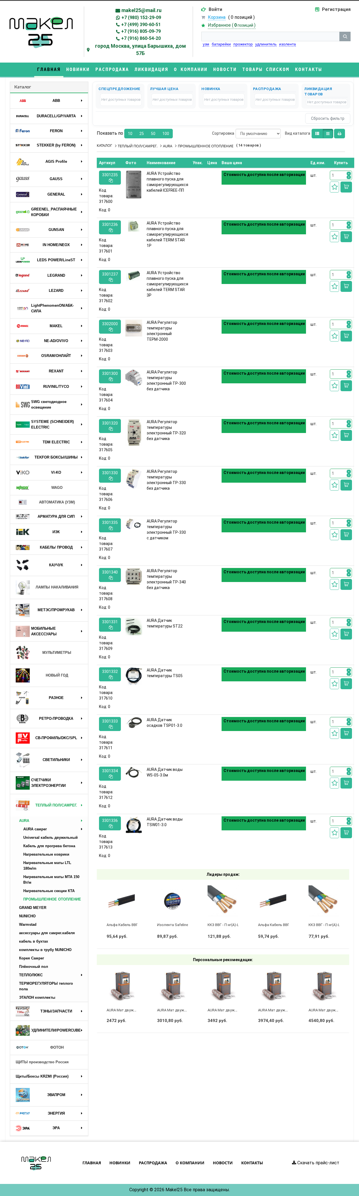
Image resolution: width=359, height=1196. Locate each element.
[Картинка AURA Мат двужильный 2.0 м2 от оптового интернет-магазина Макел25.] (273, 986)
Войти (215, 9)
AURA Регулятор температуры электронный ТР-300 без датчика (166, 380)
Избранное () (232, 25)
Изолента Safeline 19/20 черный (184, 925)
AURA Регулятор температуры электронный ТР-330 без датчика (166, 480)
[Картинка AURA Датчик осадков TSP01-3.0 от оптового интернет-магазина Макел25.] (133, 722)
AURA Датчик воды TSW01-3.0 (165, 822)
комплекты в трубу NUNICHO (45, 950)
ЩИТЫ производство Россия (42, 1062)
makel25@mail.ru (141, 10)
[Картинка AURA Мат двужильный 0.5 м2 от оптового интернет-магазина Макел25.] (122, 986)
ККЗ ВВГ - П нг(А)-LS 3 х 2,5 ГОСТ (235, 925)
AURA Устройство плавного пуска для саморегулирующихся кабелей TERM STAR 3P (167, 284)
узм (206, 44)
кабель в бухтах (33, 941)
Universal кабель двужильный (50, 837)
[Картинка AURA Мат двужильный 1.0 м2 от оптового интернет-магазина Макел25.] (172, 986)
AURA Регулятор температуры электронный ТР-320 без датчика (166, 430)
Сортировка (223, 133)
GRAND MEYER (32, 908)
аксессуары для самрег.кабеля (47, 933)
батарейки (221, 44)
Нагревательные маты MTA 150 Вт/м (51, 880)
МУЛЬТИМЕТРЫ (56, 652)
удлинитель (266, 44)
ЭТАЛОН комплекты (37, 997)
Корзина (216, 17)
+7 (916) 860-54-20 (141, 38)
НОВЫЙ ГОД (57, 675)
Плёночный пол (33, 966)
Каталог (22, 87)
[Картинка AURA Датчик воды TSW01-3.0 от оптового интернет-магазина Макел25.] (133, 825)
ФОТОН (57, 1047)
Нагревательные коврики (46, 854)
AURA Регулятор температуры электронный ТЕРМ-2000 (162, 331)
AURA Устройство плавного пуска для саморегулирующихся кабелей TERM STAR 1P (167, 234)
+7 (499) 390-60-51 (141, 24)
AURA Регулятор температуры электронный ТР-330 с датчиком (166, 529)
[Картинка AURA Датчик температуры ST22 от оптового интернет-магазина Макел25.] (133, 626)
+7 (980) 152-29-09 (141, 17)
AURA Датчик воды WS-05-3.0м (165, 772)
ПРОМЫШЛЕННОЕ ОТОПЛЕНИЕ (52, 899)
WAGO (57, 487)
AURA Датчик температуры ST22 (165, 623)
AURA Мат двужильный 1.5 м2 (233, 1010)
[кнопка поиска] (345, 36)
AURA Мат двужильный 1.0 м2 (182, 1010)
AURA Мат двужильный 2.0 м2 (283, 1010)
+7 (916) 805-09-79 (141, 31)
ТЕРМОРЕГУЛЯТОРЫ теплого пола (46, 986)
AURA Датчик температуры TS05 (165, 673)
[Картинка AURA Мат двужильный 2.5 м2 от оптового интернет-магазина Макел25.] (324, 986)
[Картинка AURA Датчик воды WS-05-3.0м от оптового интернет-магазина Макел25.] (133, 772)
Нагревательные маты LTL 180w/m (47, 865)
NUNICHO (27, 916)
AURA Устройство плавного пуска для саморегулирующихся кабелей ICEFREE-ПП (167, 182)
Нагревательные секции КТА (49, 891)
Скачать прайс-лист (317, 1162)
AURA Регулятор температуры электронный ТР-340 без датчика (166, 579)
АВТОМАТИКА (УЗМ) (57, 502)
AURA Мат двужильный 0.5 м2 (132, 1010)
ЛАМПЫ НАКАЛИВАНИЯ (57, 587)
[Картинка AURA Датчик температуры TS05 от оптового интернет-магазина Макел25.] (133, 676)
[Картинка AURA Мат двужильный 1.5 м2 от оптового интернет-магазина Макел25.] (223, 986)
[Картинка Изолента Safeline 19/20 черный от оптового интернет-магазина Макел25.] (172, 901)
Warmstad (27, 924)
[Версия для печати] (339, 133)
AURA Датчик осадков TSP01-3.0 (164, 723)
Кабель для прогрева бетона (49, 846)
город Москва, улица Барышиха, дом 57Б (140, 49)
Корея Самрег (31, 958)
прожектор (243, 44)
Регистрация (336, 9)
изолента (287, 44)
